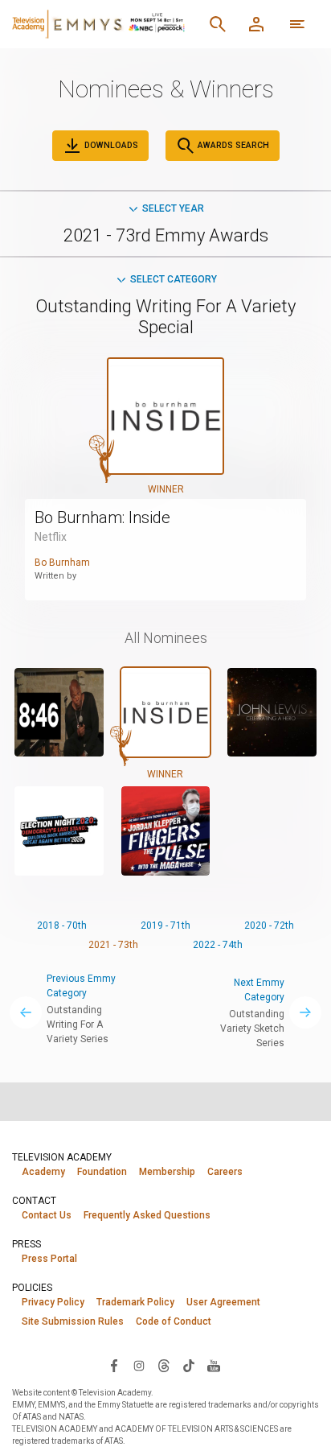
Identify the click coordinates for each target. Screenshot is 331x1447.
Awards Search (232, 145)
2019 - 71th (165, 925)
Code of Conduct (173, 1321)
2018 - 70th (62, 925)
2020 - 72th (269, 925)
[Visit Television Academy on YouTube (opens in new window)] (213, 1365)
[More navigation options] (297, 24)
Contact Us (47, 1215)
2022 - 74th (218, 944)
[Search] (217, 24)
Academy (43, 1171)
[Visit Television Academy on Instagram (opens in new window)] (139, 1365)
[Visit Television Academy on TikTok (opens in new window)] (188, 1365)
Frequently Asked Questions (147, 1215)
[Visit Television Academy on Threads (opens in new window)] (163, 1365)
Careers (225, 1171)
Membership (167, 1171)
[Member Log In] (256, 24)
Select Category (173, 279)
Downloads (110, 145)
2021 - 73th (113, 944)
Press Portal (49, 1258)
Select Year (173, 208)
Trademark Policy (135, 1302)
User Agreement (223, 1302)
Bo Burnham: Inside (102, 517)
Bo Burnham (62, 562)
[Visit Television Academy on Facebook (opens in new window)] (114, 1365)
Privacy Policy (53, 1302)
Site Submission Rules (73, 1321)
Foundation (102, 1171)
